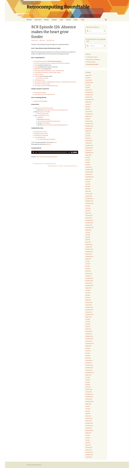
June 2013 (88, 379)
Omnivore (37, 76)
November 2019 (89, 201)
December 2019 (89, 198)
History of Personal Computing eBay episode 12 (55, 125)
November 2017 (89, 251)
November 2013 (89, 367)
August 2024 (88, 102)
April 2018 (88, 239)
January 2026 (89, 80)
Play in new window (41, 156)
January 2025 (89, 89)
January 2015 (89, 333)
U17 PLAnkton (46, 123)
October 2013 (89, 370)
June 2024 (88, 104)
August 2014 (88, 346)
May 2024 (88, 106)
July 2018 (88, 232)
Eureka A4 (40, 117)
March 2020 (88, 191)
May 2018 (88, 237)
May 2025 (88, 87)
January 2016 (89, 305)
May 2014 (88, 353)
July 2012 (88, 406)
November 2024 (89, 94)
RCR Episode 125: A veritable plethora (43, 163)
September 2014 (89, 343)
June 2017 (88, 263)
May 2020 (88, 186)
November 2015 (89, 309)
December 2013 (89, 365)
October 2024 (89, 97)
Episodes (46, 19)
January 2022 (89, 143)
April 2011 (88, 442)
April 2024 (88, 109)
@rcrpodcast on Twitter (40, 131)
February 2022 (89, 140)
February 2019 (89, 215)
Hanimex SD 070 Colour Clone (45, 108)
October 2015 (89, 312)
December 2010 (89, 452)
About (61, 19)
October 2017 (89, 254)
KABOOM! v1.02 (38, 69)
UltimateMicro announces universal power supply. (47, 72)
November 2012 (89, 396)
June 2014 (88, 350)
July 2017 (88, 261)
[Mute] (72, 152)
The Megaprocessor (39, 80)
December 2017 (89, 249)
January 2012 (89, 420)
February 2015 (89, 331)
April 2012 (88, 413)
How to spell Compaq (40, 92)
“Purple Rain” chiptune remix (42, 83)
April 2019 (88, 210)
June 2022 (88, 133)
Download (50, 156)
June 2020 (88, 184)
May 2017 (88, 266)
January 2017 (89, 276)
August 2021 (88, 155)
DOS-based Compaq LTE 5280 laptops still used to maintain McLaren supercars (55, 82)
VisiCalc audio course (43, 113)
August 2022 (88, 131)
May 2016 (88, 295)
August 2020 (88, 179)
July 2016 (88, 290)
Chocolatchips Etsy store (41, 61)
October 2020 (89, 174)
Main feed (29, 19)
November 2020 (89, 172)
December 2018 (89, 220)
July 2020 (88, 181)
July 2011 (88, 435)
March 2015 (88, 329)
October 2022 (89, 128)
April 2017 (88, 268)
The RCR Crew (51, 40)
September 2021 (89, 152)
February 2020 (89, 193)
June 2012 (88, 408)
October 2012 (89, 399)
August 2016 (88, 288)
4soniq (36, 67)
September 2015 (89, 314)
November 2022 (89, 126)
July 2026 (88, 77)
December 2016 (89, 278)
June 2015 (88, 321)
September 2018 (89, 227)
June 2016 (88, 292)
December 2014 (89, 336)
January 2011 (89, 449)
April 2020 (88, 189)
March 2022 (88, 138)
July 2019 (88, 205)
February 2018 (89, 244)
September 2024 (89, 99)
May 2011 (88, 440)
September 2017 (89, 256)
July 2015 (88, 319)
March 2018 (88, 242)
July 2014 (88, 348)
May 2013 (88, 382)
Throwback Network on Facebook (46, 139)
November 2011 (89, 425)
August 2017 (88, 259)
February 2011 (89, 447)
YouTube (68, 19)
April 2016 (88, 297)
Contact (76, 19)
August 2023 (88, 116)
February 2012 (89, 418)
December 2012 (89, 394)
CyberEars (48, 144)
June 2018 (88, 234)
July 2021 (88, 157)
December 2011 (89, 423)
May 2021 (88, 162)
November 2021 (89, 147)
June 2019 (88, 208)
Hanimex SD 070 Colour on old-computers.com (55, 110)
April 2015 (88, 326)
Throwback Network (39, 137)
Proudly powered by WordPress (34, 465)
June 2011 (88, 437)
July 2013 (88, 377)
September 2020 (89, 176)
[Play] (33, 152)
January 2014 (89, 362)
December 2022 (89, 123)
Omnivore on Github (43, 78)
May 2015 (88, 324)
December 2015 (89, 307)
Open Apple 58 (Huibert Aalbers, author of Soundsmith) (49, 70)
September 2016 (89, 285)
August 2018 (88, 230)
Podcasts (43, 40)
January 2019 (89, 218)
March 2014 (88, 358)
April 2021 (88, 164)
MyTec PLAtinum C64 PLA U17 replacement (49, 121)
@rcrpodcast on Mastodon (93, 59)
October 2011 (89, 428)
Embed (55, 156)
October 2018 (89, 225)
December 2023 (89, 114)
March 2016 (88, 300)
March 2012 (88, 416)
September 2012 (89, 401)
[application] (54, 152)
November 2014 (89, 338)
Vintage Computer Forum (41, 133)
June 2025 (88, 85)
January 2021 (89, 167)
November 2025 (89, 82)
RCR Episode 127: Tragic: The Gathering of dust (63, 166)
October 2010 (89, 457)
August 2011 (88, 433)
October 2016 (89, 283)
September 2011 (89, 430)
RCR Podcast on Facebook (41, 135)
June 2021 (88, 160)
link (56, 142)
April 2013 (88, 384)
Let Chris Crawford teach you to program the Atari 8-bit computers (52, 63)
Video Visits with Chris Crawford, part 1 (44, 94)
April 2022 (88, 135)
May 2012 (88, 411)
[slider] (75, 152)
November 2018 (89, 222)
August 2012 (88, 404)
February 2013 (89, 389)
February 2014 (89, 360)
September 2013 (89, 372)
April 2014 (88, 355)
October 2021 (89, 150)
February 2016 (89, 302)
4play (35, 65)
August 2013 (88, 375)
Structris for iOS (38, 74)
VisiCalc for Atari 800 (44, 112)
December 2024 (89, 92)
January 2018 (89, 247)
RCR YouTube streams (92, 57)
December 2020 (89, 169)
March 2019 (88, 213)
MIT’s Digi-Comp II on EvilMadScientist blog (46, 85)
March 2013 (88, 387)
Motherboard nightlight (40, 101)
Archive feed (38, 19)
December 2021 (89, 145)
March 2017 (88, 271)
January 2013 (89, 391)
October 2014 (89, 341)
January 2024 (89, 111)
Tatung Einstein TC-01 (43, 115)
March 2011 (88, 445)
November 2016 (89, 280)
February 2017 (89, 273)
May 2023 (88, 118)
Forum (82, 19)
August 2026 (88, 75)
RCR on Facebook (91, 62)
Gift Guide (54, 19)
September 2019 (89, 203)
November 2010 (89, 454)
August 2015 (88, 317)
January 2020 (89, 196)
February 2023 (89, 121)
